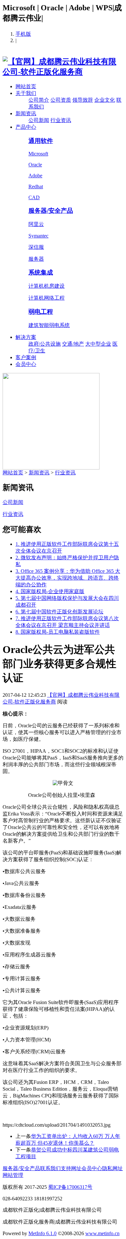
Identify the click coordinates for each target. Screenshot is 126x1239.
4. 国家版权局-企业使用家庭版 (50, 591)
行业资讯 (60, 120)
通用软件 (40, 140)
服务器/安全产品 (50, 210)
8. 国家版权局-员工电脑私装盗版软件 (58, 632)
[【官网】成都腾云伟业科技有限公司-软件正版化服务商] (63, 72)
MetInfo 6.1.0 (42, 1233)
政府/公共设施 (44, 344)
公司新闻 (38, 120)
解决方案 (26, 337)
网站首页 (26, 86)
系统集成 (40, 272)
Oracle (35, 164)
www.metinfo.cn (102, 1233)
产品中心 (26, 127)
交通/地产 (73, 344)
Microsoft (38, 153)
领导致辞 (82, 100)
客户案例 (26, 357)
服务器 (36, 259)
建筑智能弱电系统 (49, 325)
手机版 (23, 34)
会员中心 (26, 364)
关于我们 (26, 93)
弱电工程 (40, 311)
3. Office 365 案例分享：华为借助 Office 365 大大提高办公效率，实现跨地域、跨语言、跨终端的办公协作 (68, 577)
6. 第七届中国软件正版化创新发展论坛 (59, 611)
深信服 (36, 247)
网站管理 (13, 1175)
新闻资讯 (26, 113)
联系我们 (50, 1168)
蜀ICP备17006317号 (70, 1187)
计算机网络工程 (46, 298)
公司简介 (38, 100)
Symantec (38, 235)
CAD (34, 197)
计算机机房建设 (46, 286)
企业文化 (104, 100)
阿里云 (36, 224)
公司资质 (60, 100)
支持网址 (71, 1168)
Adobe (35, 175)
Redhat (35, 186)
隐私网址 (112, 1168)
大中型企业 (98, 344)
